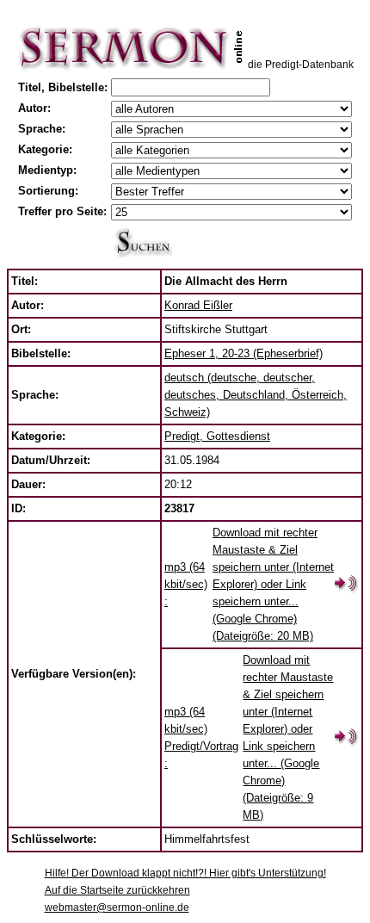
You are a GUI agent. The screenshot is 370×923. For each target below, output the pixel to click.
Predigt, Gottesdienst (217, 436)
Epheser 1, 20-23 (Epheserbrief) (243, 353)
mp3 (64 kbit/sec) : (185, 584)
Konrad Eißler (198, 305)
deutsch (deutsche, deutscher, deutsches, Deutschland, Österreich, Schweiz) (255, 394)
